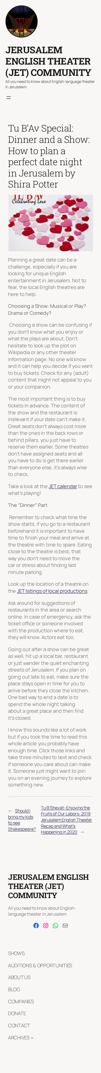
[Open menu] (8, 97)
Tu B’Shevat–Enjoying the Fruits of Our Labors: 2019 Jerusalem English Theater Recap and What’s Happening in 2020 (66, 820)
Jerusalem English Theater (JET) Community (48, 61)
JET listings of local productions (52, 591)
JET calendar (63, 486)
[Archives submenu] (32, 1037)
